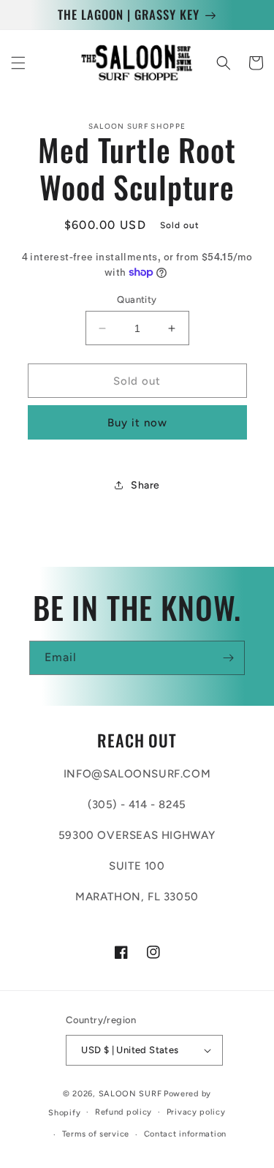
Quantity (136, 299)
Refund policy (123, 1112)
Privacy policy (196, 1112)
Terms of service (95, 1134)
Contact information (185, 1134)
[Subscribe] (228, 658)
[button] (18, 63)
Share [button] (145, 485)
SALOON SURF (130, 1094)
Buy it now (137, 422)
